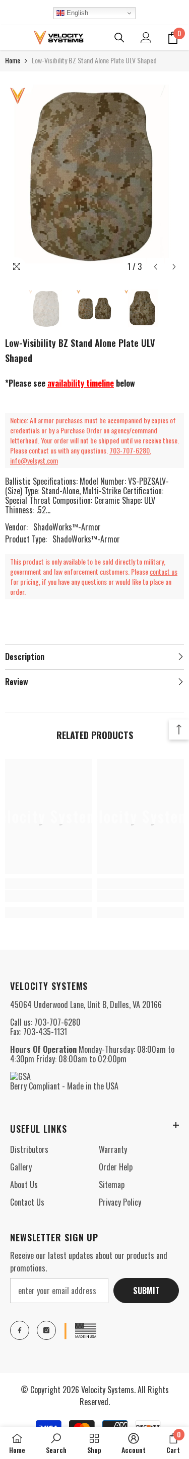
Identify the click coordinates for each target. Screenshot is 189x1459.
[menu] (11, 38)
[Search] (119, 38)
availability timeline (80, 383)
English (76, 13)
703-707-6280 (129, 450)
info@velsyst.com (34, 460)
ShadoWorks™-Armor (67, 527)
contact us (163, 571)
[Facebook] (19, 1330)
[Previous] (155, 267)
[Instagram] (46, 1330)
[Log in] (146, 37)
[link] (48, 896)
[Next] (174, 267)
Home (12, 60)
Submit (146, 1291)
